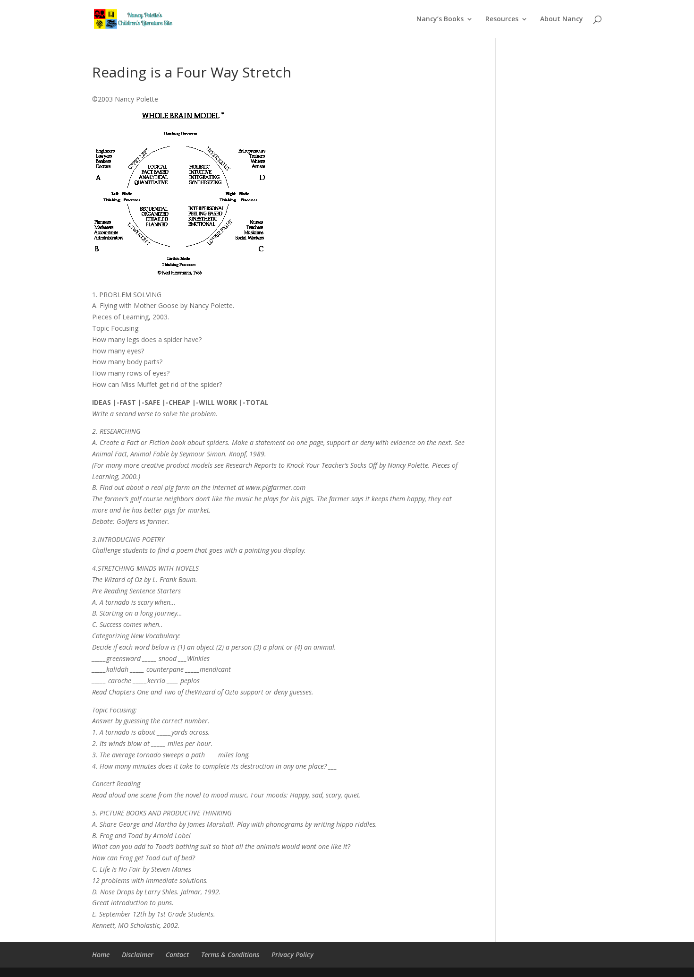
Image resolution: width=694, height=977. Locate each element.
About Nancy (561, 19)
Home (101, 954)
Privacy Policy (292, 954)
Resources (501, 19)
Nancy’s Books (440, 19)
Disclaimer (137, 954)
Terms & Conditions (230, 954)
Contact (177, 954)
